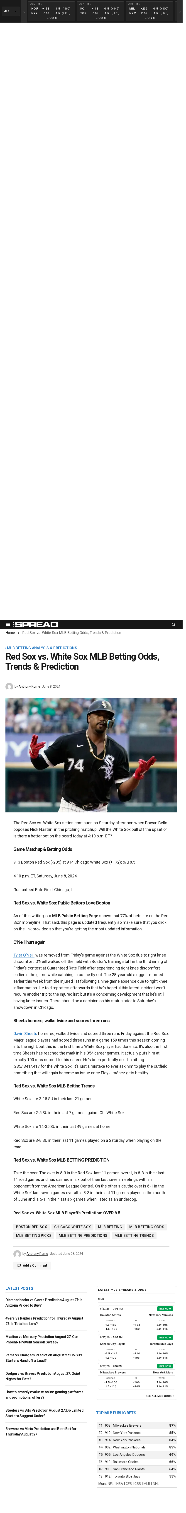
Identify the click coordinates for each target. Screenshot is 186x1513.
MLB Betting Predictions (83, 1235)
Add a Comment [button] (35, 1265)
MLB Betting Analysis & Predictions (42, 648)
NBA (119, 1484)
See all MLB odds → (160, 1396)
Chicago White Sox (72, 1227)
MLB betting (110, 1227)
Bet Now (165, 1308)
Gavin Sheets (25, 1033)
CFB (129, 1484)
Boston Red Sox (31, 1227)
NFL (111, 1484)
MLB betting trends (134, 1235)
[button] (8, 624)
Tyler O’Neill (23, 955)
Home (10, 633)
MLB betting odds (146, 1227)
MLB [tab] (101, 1298)
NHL (156, 1484)
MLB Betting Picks (33, 1235)
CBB (138, 1484)
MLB (147, 1484)
